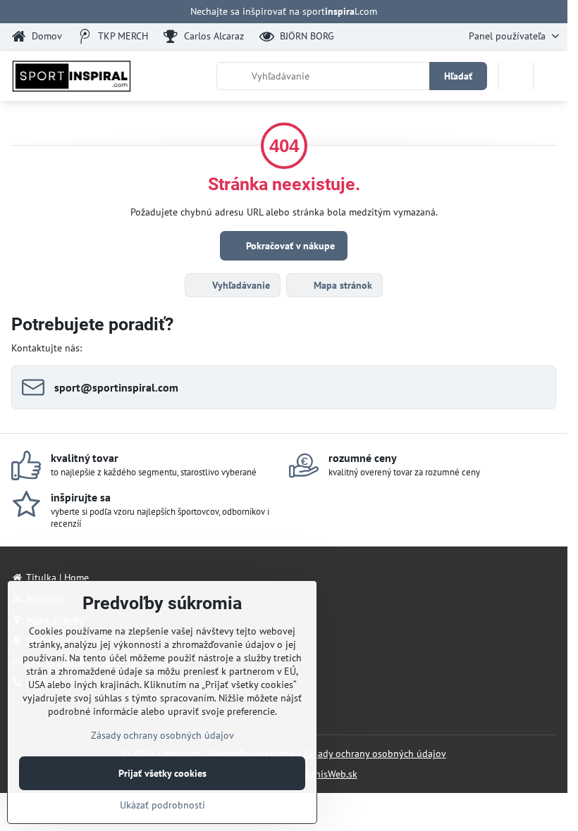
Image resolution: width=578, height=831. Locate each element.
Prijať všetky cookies (162, 773)
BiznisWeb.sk (329, 774)
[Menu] (550, 76)
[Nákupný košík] (516, 76)
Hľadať (458, 76)
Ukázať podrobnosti (162, 805)
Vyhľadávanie (239, 285)
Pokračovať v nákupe (289, 245)
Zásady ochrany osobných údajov (374, 753)
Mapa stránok (341, 285)
